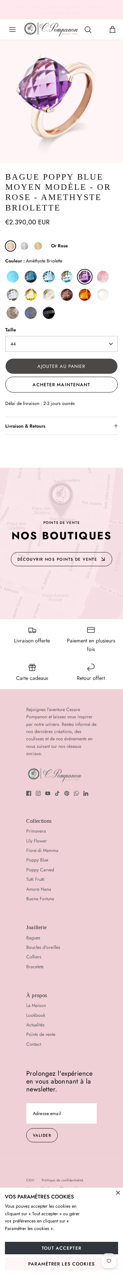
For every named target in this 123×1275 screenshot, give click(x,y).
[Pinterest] (66, 793)
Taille (10, 330)
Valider (42, 1135)
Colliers (33, 956)
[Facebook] (28, 793)
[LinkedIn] (85, 793)
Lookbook (35, 1015)
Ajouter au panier (61, 366)
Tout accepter (61, 1248)
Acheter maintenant (61, 384)
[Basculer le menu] (12, 29)
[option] (61, 101)
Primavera (36, 831)
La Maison (36, 1005)
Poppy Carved (40, 869)
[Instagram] (38, 793)
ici (115, 8)
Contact (33, 1044)
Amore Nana (38, 889)
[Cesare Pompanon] (51, 29)
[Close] (118, 1192)
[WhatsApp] (76, 793)
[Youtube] (47, 793)
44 (13, 344)
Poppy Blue (37, 860)
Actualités (35, 1024)
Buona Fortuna (40, 898)
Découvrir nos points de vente (57, 559)
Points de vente (40, 1034)
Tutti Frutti (35, 879)
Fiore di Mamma (42, 850)
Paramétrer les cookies (61, 1264)
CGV (30, 1180)
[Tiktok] (57, 793)
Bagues (33, 937)
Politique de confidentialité (62, 1180)
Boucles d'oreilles (43, 947)
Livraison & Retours (25, 426)
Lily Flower (36, 841)
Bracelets (35, 966)
